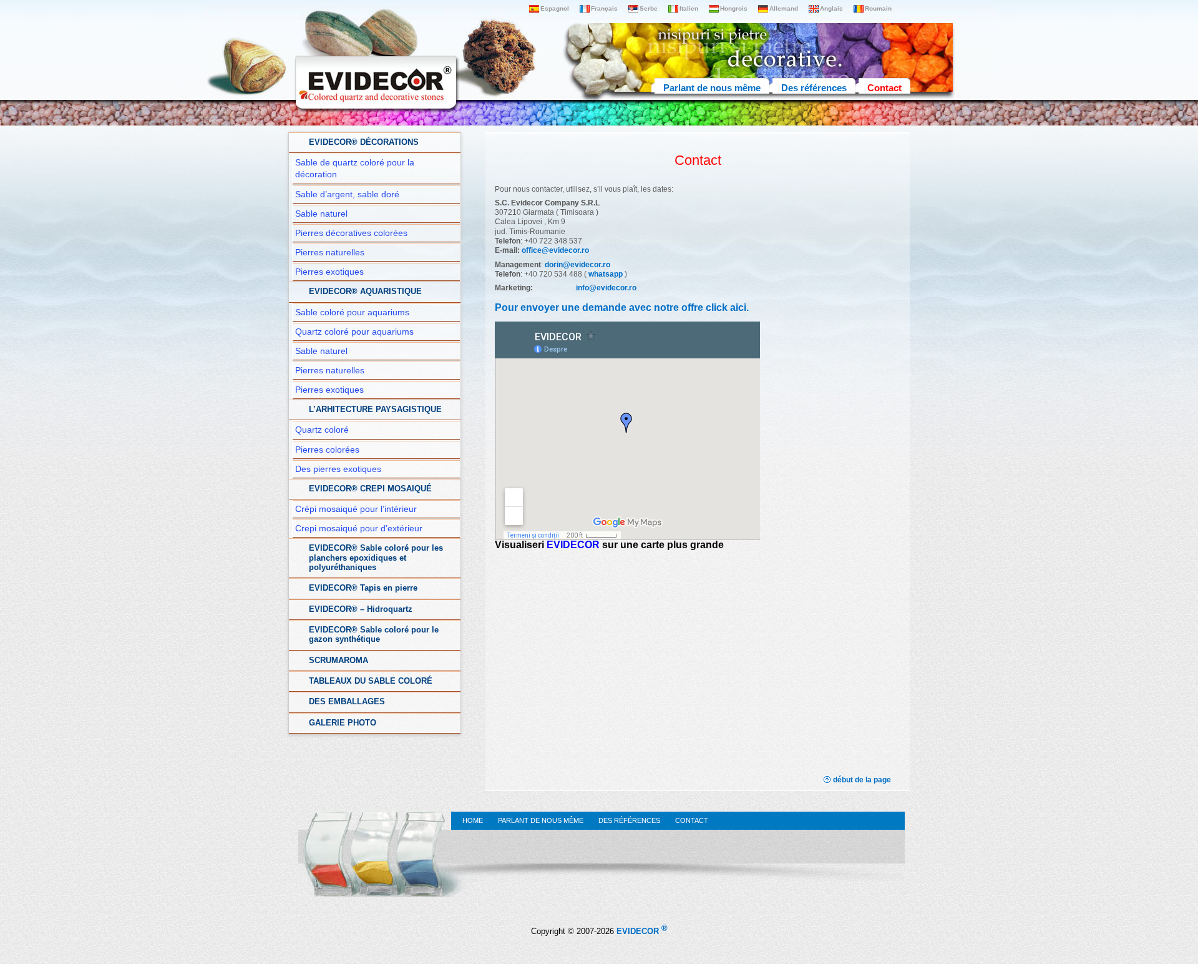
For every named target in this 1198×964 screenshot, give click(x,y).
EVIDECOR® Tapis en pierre (363, 588)
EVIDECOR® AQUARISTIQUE (365, 291)
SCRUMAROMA (338, 660)
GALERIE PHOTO (342, 723)
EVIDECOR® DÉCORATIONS (364, 142)
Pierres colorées (327, 450)
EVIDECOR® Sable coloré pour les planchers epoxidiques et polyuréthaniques (376, 558)
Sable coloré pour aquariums (352, 312)
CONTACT (691, 820)
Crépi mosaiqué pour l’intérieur (356, 509)
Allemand (783, 8)
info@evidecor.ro (606, 287)
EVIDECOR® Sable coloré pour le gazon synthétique (374, 635)
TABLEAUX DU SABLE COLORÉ (370, 681)
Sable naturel (321, 214)
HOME (472, 820)
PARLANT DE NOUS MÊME (540, 820)
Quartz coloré (322, 430)
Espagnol (554, 8)
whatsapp (605, 274)
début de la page (862, 779)
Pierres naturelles (329, 252)
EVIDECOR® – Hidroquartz (360, 609)
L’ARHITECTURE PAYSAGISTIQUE (375, 409)
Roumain (878, 8)
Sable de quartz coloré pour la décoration (354, 168)
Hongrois (734, 8)
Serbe (649, 8)
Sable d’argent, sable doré (347, 194)
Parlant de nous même (712, 87)
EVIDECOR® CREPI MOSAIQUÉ (370, 488)
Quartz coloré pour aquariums (354, 332)
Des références (814, 87)
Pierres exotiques (329, 272)
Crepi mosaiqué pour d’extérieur (358, 528)
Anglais (831, 8)
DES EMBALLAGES (347, 701)
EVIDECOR (573, 544)
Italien (688, 8)
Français (604, 8)
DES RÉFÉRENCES (629, 820)
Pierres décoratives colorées (351, 233)
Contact (884, 87)
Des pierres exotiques (338, 469)
